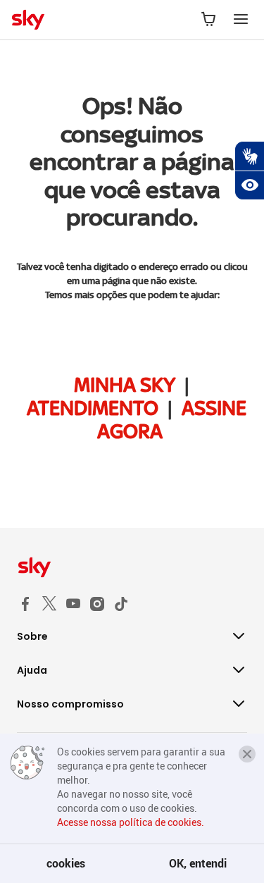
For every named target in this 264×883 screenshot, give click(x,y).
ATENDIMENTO (92, 408)
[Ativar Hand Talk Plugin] (249, 156)
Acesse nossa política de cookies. (130, 822)
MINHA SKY (124, 385)
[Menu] (240, 20)
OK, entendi (198, 863)
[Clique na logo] (132, 567)
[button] (247, 754)
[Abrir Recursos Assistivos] (249, 185)
